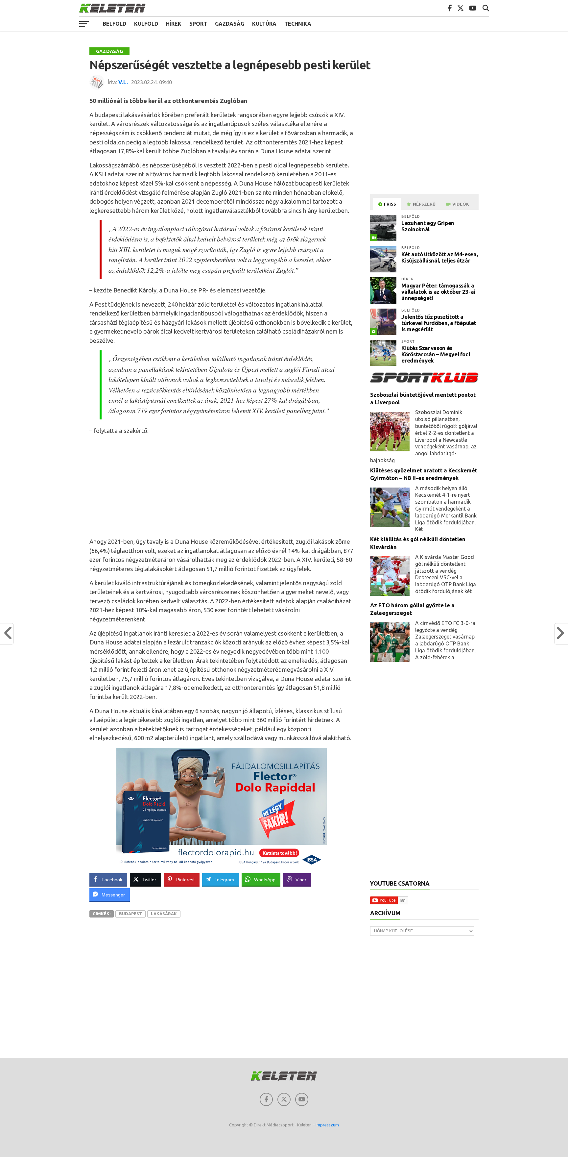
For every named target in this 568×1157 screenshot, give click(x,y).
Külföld (146, 24)
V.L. (123, 82)
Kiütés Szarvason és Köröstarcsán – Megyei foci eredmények (435, 354)
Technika (297, 24)
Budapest (130, 913)
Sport (198, 24)
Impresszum (327, 1124)
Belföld (114, 24)
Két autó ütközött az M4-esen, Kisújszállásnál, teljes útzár (439, 257)
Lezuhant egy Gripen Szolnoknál (427, 226)
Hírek (173, 24)
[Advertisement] (221, 486)
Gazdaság (229, 24)
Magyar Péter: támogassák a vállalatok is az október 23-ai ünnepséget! (438, 291)
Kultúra (264, 24)
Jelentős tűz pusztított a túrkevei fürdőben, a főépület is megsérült (438, 323)
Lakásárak (164, 913)
